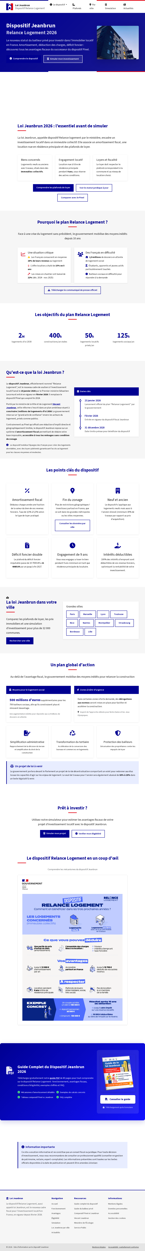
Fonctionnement (58, 1208)
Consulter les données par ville (72, 525)
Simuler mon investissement (64, 58)
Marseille (87, 614)
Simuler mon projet (56, 833)
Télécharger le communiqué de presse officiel (74, 290)
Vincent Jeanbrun (81, 1218)
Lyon (103, 614)
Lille (90, 631)
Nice (72, 622)
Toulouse (118, 614)
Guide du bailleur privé (83, 1208)
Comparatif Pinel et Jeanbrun (86, 1213)
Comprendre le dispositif (25, 58)
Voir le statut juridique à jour (94, 187)
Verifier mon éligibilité (90, 833)
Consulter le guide (119, 1099)
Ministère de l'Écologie (83, 1222)
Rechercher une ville (20, 640)
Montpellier (104, 622)
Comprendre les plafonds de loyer (53, 187)
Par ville (92, 6)
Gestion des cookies (117, 1218)
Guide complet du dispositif (86, 1203)
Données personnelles (117, 1208)
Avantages (56, 1213)
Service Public (80, 1227)
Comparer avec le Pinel (72, 197)
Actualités (128, 8)
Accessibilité (113, 1213)
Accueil (55, 1203)
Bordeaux (75, 631)
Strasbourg (124, 622)
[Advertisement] (72, 93)
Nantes (86, 622)
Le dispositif (59, 4)
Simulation (110, 8)
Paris (72, 614)
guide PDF (55, 1078)
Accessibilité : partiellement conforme (123, 1247)
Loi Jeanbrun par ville (61, 1227)
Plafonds (77, 8)
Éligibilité (55, 1218)
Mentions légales (115, 1203)
